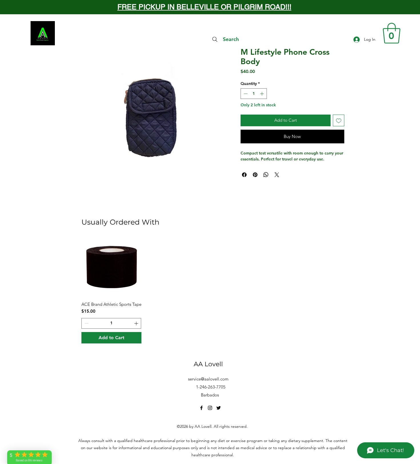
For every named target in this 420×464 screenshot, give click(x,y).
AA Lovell (208, 364)
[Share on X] (276, 174)
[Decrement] (245, 94)
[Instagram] (210, 408)
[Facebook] (201, 408)
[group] (210, 290)
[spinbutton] (254, 94)
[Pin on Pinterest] (255, 174)
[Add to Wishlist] (339, 120)
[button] (391, 33)
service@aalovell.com (208, 379)
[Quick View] (111, 267)
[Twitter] (218, 408)
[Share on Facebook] (244, 174)
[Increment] (262, 94)
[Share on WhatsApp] (266, 174)
